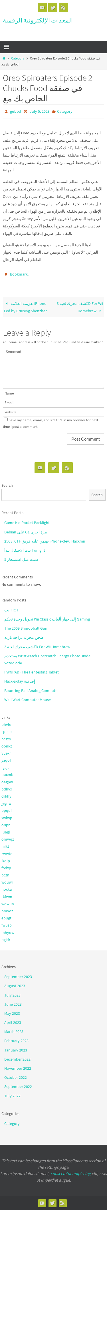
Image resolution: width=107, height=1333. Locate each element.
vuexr (6, 750)
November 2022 (17, 1065)
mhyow (7, 929)
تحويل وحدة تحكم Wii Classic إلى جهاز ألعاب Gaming (47, 616)
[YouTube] (42, 7)
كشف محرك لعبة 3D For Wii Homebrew (80, 304)
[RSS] (63, 7)
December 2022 (17, 1056)
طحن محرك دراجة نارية (24, 634)
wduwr (7, 879)
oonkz (6, 743)
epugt (6, 915)
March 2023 (13, 1029)
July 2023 (12, 992)
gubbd (15, 111)
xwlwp (6, 815)
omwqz (7, 836)
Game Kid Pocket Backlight (27, 520)
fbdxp (6, 865)
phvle (6, 721)
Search (7, 482)
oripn (6, 822)
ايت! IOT (11, 607)
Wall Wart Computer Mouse (27, 697)
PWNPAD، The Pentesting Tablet (31, 669)
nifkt (5, 843)
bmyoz (7, 908)
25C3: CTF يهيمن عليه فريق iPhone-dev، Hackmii (44, 538)
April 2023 (12, 1019)
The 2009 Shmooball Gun (25, 625)
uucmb (7, 772)
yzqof (6, 757)
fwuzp (6, 922)
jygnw (6, 800)
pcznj (5, 872)
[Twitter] (52, 7)
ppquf (6, 807)
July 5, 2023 (40, 111)
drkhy (6, 793)
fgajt (5, 764)
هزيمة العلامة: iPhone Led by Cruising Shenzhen (26, 304)
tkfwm (6, 893)
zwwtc (6, 850)
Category (17, 58)
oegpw (7, 779)
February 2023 (16, 1038)
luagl (5, 829)
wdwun (7, 901)
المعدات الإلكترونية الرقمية (38, 20)
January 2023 (15, 1047)
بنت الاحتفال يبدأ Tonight (24, 547)
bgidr (5, 937)
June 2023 (13, 1001)
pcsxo (6, 736)
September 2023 (18, 974)
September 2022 (18, 1083)
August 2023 (14, 983)
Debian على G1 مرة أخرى (25, 529)
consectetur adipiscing (71, 1171)
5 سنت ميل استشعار (21, 556)
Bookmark (19, 272)
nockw (7, 886)
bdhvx (6, 786)
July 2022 (12, 1093)
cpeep (6, 729)
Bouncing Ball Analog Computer (31, 687)
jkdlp (5, 858)
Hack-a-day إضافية (19, 678)
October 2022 (15, 1074)
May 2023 (12, 1010)
